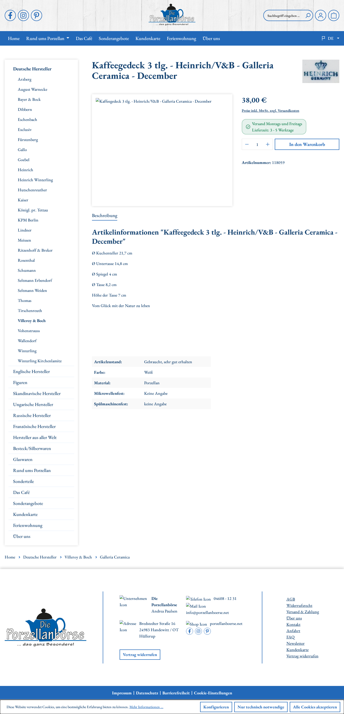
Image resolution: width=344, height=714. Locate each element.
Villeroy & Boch (32, 320)
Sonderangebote (28, 503)
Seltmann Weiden (32, 290)
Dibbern (25, 109)
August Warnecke (32, 89)
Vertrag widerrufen (140, 654)
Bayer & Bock (29, 99)
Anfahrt (293, 630)
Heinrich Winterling (35, 179)
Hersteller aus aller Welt (35, 437)
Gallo (22, 149)
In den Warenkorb (307, 144)
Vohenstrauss (29, 330)
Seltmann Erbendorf (35, 280)
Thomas (24, 300)
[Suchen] (308, 15)
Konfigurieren (216, 707)
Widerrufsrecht (299, 605)
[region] (162, 148)
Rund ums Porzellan (32, 470)
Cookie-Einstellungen (213, 693)
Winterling (27, 350)
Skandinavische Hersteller (37, 393)
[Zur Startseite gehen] (172, 14)
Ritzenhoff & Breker (35, 250)
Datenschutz (147, 693)
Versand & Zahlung (302, 611)
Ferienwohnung (27, 525)
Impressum (122, 693)
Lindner (25, 230)
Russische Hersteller (32, 415)
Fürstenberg (28, 139)
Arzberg (24, 79)
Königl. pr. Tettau (33, 210)
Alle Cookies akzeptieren (315, 707)
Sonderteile (23, 481)
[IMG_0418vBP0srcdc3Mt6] (162, 148)
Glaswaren (23, 459)
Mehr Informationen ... (146, 706)
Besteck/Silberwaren (32, 448)
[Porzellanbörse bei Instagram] (23, 15)
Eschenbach (27, 119)
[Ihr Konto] (320, 15)
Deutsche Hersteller (32, 69)
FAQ (290, 637)
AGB (290, 599)
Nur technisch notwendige (261, 707)
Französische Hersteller (34, 426)
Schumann (27, 270)
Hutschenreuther (32, 189)
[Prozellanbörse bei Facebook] (10, 15)
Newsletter (295, 643)
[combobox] (283, 15)
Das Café (21, 492)
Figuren (20, 382)
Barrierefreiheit (176, 693)
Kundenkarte (25, 514)
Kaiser (23, 200)
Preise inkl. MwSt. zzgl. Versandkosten (270, 110)
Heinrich (25, 169)
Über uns (21, 536)
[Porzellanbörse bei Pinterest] (36, 15)
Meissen (24, 240)
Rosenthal (26, 260)
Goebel (23, 159)
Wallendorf (27, 340)
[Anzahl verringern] (247, 144)
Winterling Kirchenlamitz (40, 360)
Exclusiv (25, 129)
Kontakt (293, 624)
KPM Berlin (28, 220)
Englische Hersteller (31, 371)
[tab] (104, 216)
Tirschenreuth (30, 310)
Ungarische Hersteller (33, 404)
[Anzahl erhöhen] (268, 144)
